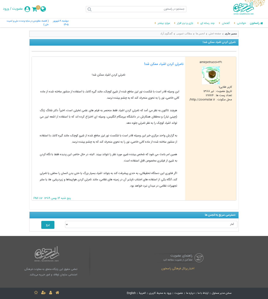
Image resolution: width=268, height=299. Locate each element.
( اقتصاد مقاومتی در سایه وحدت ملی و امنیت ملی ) (27, 23)
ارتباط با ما (203, 293)
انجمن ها (200, 33)
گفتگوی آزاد (166, 33)
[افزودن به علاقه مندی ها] (36, 293)
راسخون (254, 23)
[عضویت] (44, 293)
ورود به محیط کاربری (160, 293)
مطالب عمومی (184, 33)
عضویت (17, 9)
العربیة (142, 293)
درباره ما (190, 293)
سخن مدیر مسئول (222, 293)
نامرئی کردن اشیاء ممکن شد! (163, 64)
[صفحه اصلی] (57, 293)
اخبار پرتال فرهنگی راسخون (177, 269)
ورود (6, 9)
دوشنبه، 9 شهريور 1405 (60, 23)
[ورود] (51, 293)
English (131, 293)
